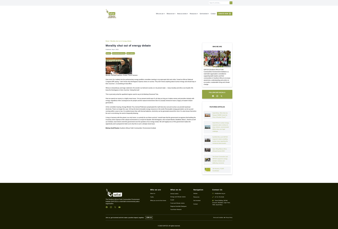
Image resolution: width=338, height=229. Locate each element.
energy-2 (108, 53)
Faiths (152, 197)
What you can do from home (158, 200)
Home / (108, 41)
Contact (213, 13)
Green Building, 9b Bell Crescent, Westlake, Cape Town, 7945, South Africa (221, 202)
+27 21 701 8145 (219, 197)
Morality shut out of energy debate (120, 41)
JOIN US (149, 217)
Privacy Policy (229, 217)
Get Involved (196, 200)
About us (152, 193)
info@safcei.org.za (220, 193)
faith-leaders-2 (131, 53)
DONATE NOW (223, 13)
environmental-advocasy (118, 53)
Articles (195, 193)
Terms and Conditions (218, 217)
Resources (196, 197)
